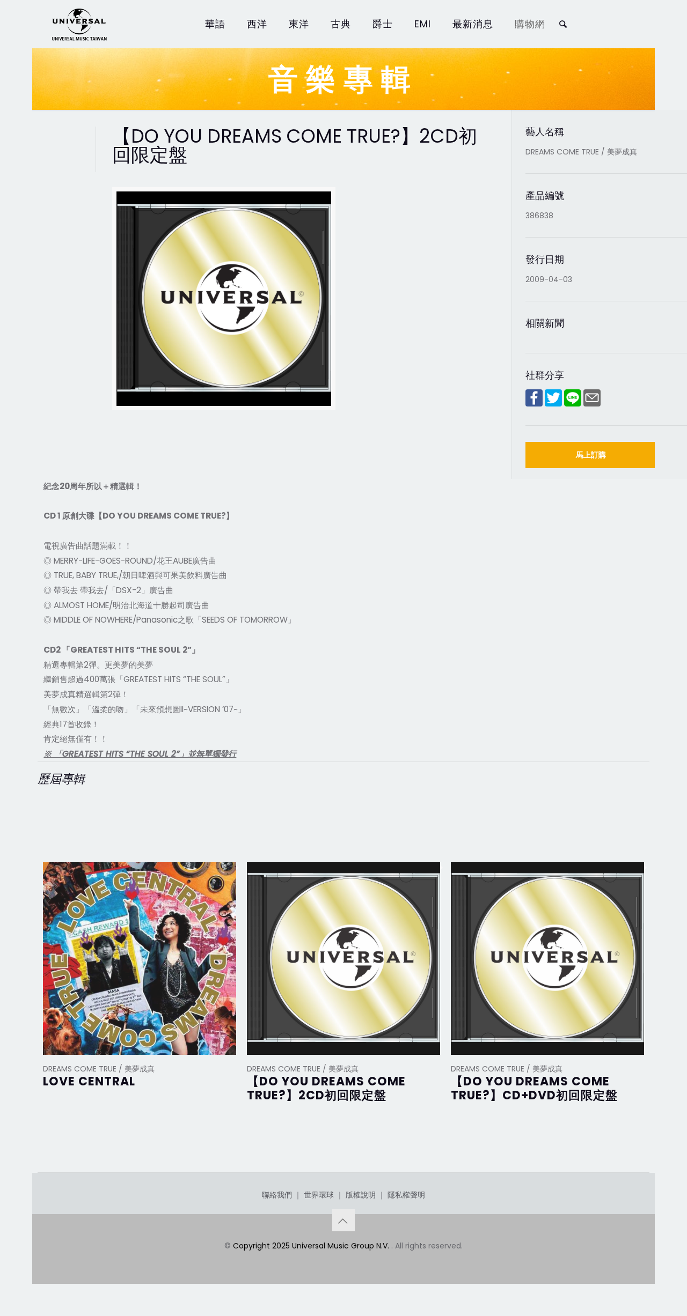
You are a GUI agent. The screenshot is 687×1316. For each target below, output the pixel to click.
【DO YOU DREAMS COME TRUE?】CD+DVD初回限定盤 (534, 1088)
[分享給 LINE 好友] (572, 403)
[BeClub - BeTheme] (78, 24)
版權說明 (361, 1194)
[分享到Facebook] (534, 403)
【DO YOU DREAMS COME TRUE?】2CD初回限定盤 (326, 1088)
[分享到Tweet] (553, 403)
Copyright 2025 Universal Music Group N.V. (312, 1245)
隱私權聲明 (406, 1194)
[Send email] (592, 403)
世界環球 (319, 1194)
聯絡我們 (277, 1194)
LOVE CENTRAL (89, 1081)
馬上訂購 (591, 454)
